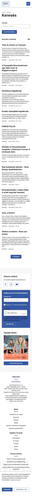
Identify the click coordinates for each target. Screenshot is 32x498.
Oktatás (16, 422)
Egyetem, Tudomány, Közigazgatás (16, 425)
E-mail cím (7, 296)
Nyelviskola (21, 392)
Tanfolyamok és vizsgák (16, 414)
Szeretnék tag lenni (16, 363)
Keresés (4, 23)
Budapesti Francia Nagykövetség (16, 461)
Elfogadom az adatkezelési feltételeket (16, 304)
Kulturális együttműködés (16, 428)
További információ (15, 480)
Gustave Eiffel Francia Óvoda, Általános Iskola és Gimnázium (16, 468)
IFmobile (16, 443)
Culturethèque (16, 438)
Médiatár (12, 392)
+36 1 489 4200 (18, 401)
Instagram (11, 284)
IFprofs (16, 446)
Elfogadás (7, 489)
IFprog (16, 449)
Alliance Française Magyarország (16, 459)
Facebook (5, 284)
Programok (16, 417)
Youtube (17, 284)
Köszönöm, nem (21, 489)
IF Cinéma (16, 441)
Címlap (3, 12)
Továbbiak (16, 256)
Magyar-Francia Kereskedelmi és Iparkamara (16, 464)
